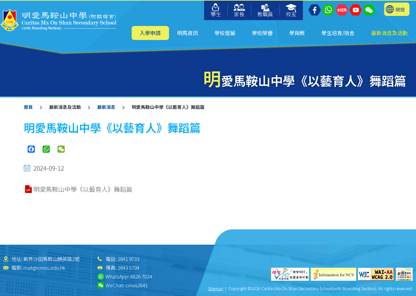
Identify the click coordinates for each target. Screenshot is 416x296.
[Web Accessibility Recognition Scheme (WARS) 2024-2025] (404, 274)
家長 (239, 14)
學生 (216, 14)
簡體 (400, 9)
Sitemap (215, 288)
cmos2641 (136, 285)
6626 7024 (141, 276)
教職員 (265, 14)
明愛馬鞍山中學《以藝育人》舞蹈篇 (82, 189)
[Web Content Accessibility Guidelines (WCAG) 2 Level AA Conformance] (376, 274)
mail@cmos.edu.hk (44, 267)
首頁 (28, 107)
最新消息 (106, 107)
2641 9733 (128, 258)
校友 (291, 14)
